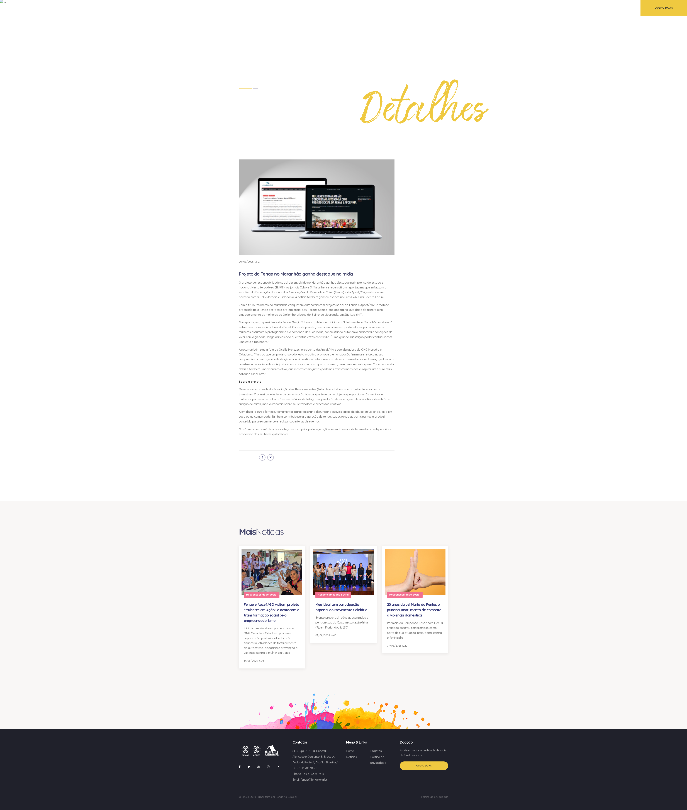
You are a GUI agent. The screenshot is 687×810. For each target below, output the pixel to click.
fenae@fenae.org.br (314, 779)
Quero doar (424, 765)
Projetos (376, 751)
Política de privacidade (378, 759)
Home (350, 751)
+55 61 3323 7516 (313, 774)
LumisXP (293, 797)
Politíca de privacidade (434, 797)
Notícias (351, 757)
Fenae (279, 797)
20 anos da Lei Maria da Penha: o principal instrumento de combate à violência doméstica (414, 609)
